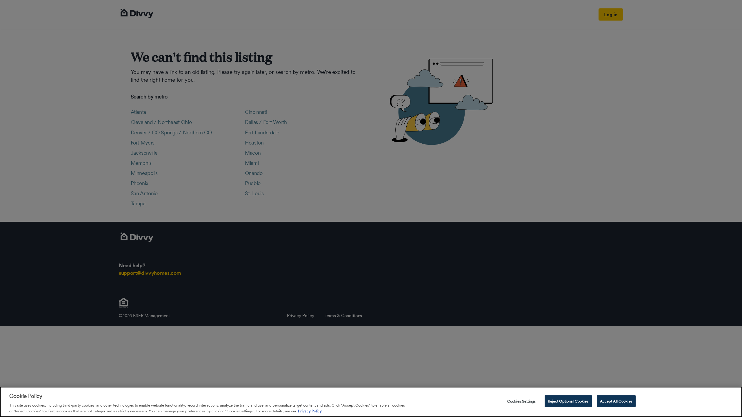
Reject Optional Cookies (568, 401)
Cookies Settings (521, 401)
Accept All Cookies (616, 401)
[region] (371, 402)
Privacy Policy (310, 411)
